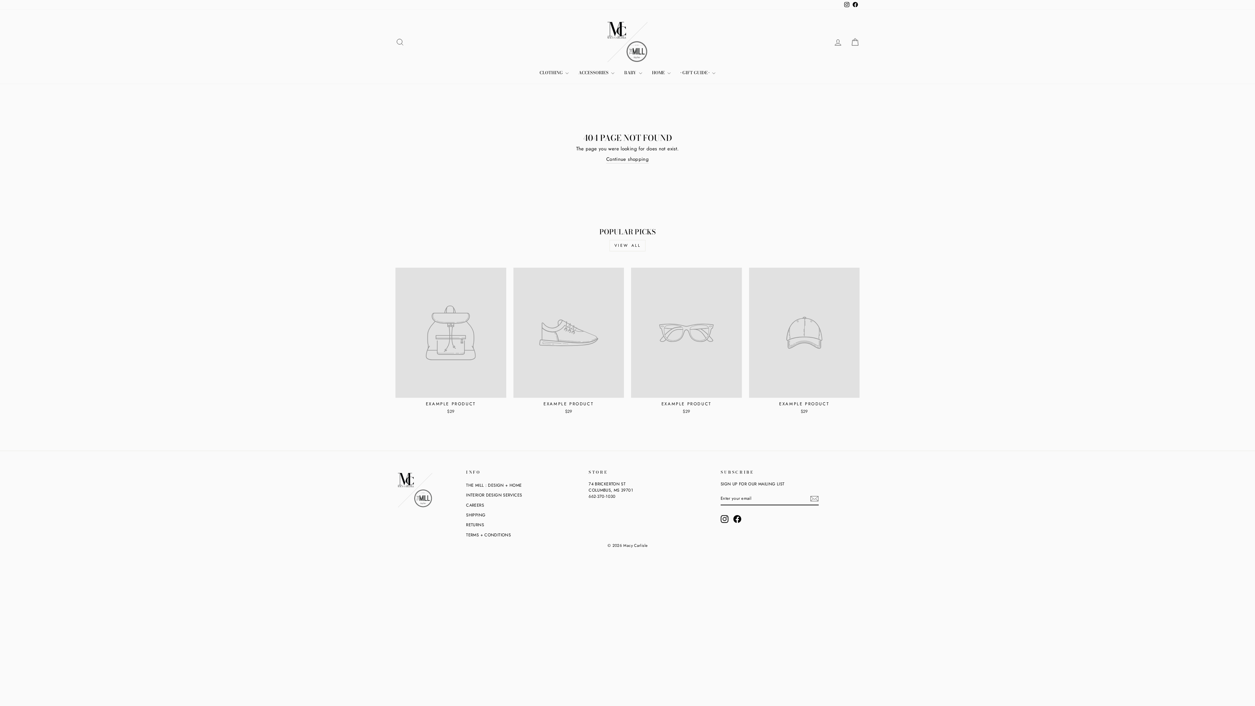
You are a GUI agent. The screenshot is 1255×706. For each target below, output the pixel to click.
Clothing (552, 72)
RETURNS (475, 525)
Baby (630, 72)
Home (659, 72)
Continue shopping (627, 159)
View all (627, 245)
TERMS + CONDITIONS (488, 535)
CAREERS (475, 505)
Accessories (594, 72)
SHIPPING (475, 515)
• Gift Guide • (695, 72)
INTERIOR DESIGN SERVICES (494, 495)
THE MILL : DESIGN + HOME (494, 485)
